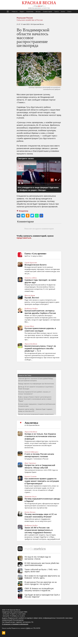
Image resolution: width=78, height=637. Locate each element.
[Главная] (39, 5)
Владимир (23, 211)
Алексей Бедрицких (31, 452)
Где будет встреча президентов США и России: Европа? (42, 596)
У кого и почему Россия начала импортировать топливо (39, 455)
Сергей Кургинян (31, 263)
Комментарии (47, 11)
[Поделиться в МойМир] (41, 215)
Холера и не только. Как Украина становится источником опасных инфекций (40, 436)
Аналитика (29, 11)
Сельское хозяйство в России (30, 20)
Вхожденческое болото (36, 264)
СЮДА (28, 628)
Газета (56, 11)
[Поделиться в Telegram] (23, 215)
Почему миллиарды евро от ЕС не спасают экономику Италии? (41, 515)
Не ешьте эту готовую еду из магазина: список (38, 558)
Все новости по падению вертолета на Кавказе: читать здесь (42, 577)
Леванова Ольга (30, 497)
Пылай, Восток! (32, 297)
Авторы (38, 11)
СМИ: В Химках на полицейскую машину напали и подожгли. (39, 589)
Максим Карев (30, 295)
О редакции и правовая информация (15, 624)
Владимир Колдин (31, 308)
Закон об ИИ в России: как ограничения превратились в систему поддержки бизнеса (39, 530)
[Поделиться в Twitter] (32, 215)
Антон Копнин (30, 512)
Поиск (69, 11)
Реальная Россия (25, 18)
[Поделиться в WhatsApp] (37, 215)
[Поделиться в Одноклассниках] (27, 215)
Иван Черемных (30, 463)
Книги (63, 11)
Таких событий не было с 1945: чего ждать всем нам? (41, 570)
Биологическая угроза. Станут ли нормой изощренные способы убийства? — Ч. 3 (40, 348)
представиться (24, 238)
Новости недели (31, 278)
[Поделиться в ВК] (18, 215)
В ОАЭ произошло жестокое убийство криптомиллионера (42, 564)
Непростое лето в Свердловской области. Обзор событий (40, 466)
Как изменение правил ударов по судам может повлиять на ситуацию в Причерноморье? (42, 481)
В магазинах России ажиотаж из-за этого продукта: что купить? (41, 583)
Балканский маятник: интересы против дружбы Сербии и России (40, 311)
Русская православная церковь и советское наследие (40, 329)
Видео (22, 11)
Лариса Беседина (31, 344)
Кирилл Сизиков (30, 476)
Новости (14, 11)
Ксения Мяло (29, 326)
